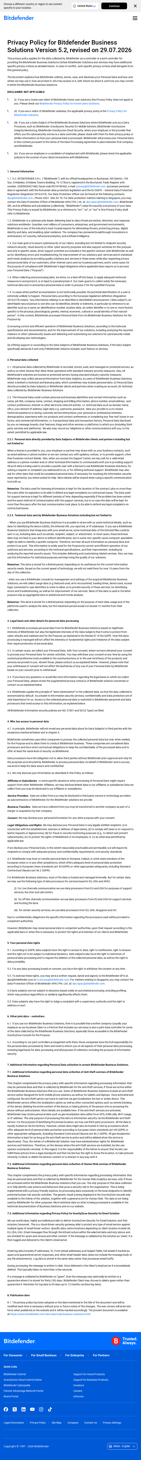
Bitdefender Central (15, 1374)
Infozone (78, 1396)
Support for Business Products (90, 1379)
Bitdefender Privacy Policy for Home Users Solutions (69, 103)
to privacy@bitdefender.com (53, 979)
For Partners (101, 1355)
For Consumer (13, 1355)
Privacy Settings (112, 1422)
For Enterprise (74, 1355)
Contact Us (90, 1422)
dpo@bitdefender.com (20, 198)
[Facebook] (6, 1409)
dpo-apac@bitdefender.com (102, 202)
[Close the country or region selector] (135, 6)
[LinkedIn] (23, 1409)
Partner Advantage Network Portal (23, 1391)
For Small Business (44, 1355)
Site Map (57, 1422)
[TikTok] (50, 1409)
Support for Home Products (89, 1374)
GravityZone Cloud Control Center (23, 1379)
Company (72, 1422)
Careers (77, 1391)
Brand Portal (11, 1396)
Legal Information (14, 1422)
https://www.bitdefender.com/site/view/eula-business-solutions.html (50, 1314)
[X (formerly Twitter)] (14, 1409)
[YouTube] (32, 1409)
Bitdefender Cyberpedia (17, 1385)
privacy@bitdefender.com (91, 186)
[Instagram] (41, 1409)
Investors (78, 1385)
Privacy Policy (38, 1422)
